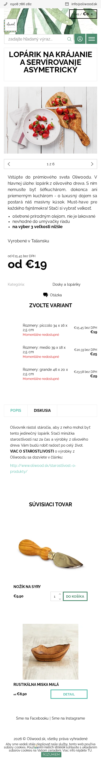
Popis (15, 410)
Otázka (56, 295)
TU (90, 750)
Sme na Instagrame (68, 718)
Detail (69, 694)
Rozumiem (51, 754)
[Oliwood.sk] (50, 25)
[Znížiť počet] (61, 598)
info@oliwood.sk (84, 4)
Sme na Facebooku (32, 718)
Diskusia (42, 410)
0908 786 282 (21, 4)
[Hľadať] (69, 39)
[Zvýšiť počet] (61, 594)
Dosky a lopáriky (67, 284)
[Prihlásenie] (80, 39)
